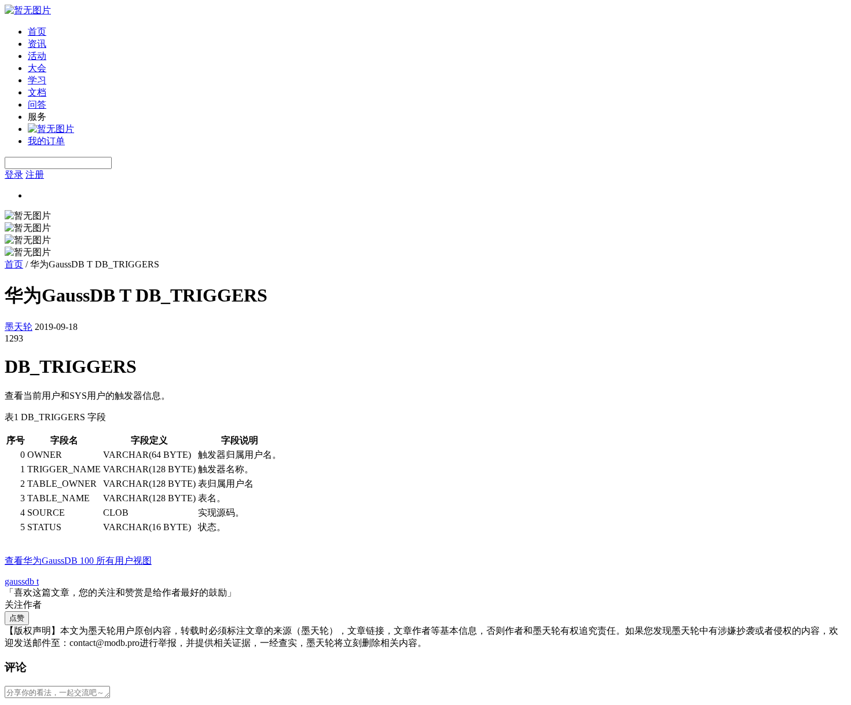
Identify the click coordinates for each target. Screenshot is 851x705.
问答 (37, 104)
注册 (34, 174)
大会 (37, 68)
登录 (14, 174)
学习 (37, 80)
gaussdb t (22, 581)
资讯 (37, 44)
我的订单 (46, 141)
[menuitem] (437, 32)
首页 (37, 31)
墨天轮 (18, 327)
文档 (37, 92)
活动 (37, 56)
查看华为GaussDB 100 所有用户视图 (78, 561)
